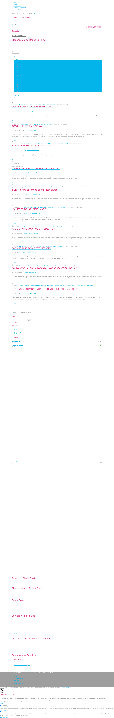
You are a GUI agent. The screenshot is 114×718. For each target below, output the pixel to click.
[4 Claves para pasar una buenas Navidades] (12, 184)
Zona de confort (64, 143)
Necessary (4, 705)
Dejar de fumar (34, 207)
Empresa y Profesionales (54, 285)
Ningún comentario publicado (30, 111)
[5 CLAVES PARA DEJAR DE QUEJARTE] (12, 142)
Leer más (68, 687)
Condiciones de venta (19, 678)
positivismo (38, 104)
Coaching (21, 64)
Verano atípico (61, 246)
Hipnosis (21, 83)
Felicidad (40, 186)
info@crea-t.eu (17, 9)
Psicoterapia (22, 63)
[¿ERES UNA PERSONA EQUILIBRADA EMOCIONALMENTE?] (12, 264)
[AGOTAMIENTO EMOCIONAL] (12, 122)
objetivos (62, 164)
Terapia (59, 143)
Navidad (70, 186)
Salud (48, 104)
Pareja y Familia (67, 164)
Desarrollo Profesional (38, 143)
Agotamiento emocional (25, 124)
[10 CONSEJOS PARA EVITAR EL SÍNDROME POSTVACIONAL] (12, 283)
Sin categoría (80, 164)
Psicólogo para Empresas (25, 77)
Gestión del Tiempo (41, 246)
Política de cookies (18, 683)
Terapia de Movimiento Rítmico (26, 88)
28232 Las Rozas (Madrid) (20, 7)
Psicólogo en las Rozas (19, 633)
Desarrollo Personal (23, 69)
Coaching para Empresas (24, 75)
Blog (15, 97)
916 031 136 (16, 2)
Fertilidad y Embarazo (45, 164)
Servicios (16, 59)
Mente (34, 104)
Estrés (45, 143)
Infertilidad (21, 68)
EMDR (20, 84)
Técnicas (18, 81)
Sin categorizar (17, 332)
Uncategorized (17, 333)
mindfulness (59, 186)
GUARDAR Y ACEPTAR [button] (5, 717)
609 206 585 (16, 4)
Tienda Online (17, 95)
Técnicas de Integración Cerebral (26, 86)
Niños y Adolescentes (76, 186)
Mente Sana (48, 143)
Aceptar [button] (63, 687)
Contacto (16, 99)
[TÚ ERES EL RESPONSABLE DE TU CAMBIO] (12, 161)
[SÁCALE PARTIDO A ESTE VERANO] (12, 244)
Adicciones (14, 164)
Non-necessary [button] (3, 710)
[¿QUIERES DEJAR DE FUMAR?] (12, 205)
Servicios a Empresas (21, 73)
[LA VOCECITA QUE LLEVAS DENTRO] (12, 103)
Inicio (15, 54)
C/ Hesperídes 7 (17, 6)
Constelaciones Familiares (25, 91)
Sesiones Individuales (19, 331)
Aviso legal (16, 680)
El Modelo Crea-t (18, 57)
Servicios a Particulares (21, 61)
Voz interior (52, 104)
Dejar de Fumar (22, 66)
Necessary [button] (2, 703)
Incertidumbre (49, 246)
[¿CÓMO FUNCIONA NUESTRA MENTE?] (12, 225)
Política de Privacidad (19, 682)
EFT (19, 89)
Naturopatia (65, 186)
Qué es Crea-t (17, 56)
